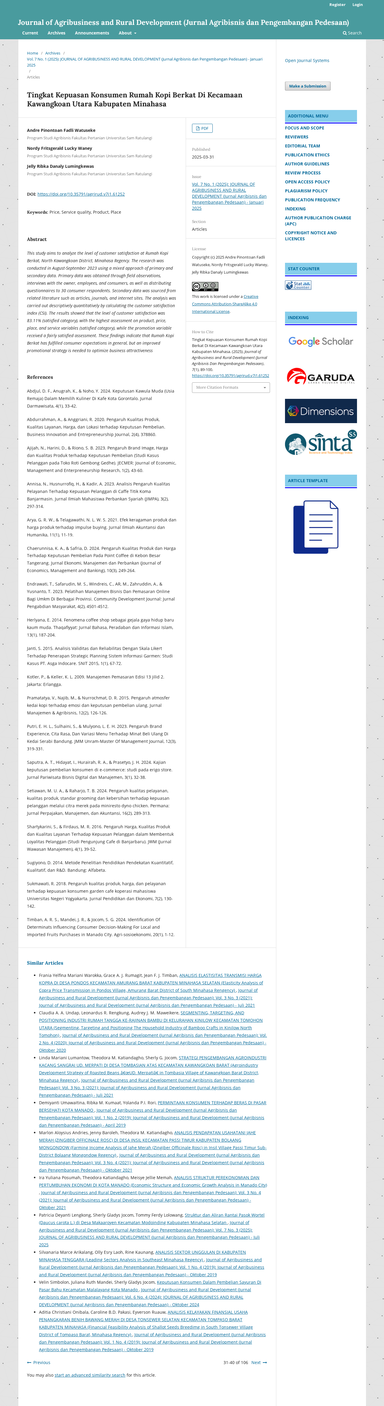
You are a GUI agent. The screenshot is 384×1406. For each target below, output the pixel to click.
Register (337, 4)
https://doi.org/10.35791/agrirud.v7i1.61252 (81, 194)
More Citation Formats (217, 387)
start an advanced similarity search (90, 1375)
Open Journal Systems (307, 60)
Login (357, 4)
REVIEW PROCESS (303, 173)
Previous (41, 1362)
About (126, 33)
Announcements (92, 33)
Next (256, 1362)
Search (354, 33)
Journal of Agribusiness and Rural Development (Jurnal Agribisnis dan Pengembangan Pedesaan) (183, 22)
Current (30, 33)
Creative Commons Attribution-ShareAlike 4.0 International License (225, 304)
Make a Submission (307, 86)
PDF (204, 128)
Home (32, 53)
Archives (56, 33)
